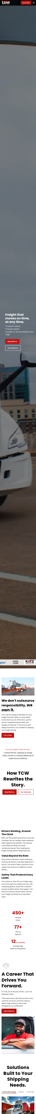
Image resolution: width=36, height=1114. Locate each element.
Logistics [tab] (21, 1092)
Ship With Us (12, 341)
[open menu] (34, 3)
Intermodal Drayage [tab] (9, 1092)
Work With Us (9, 1011)
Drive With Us (13, 348)
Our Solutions (26, 792)
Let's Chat (25, 3)
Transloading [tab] (30, 1092)
